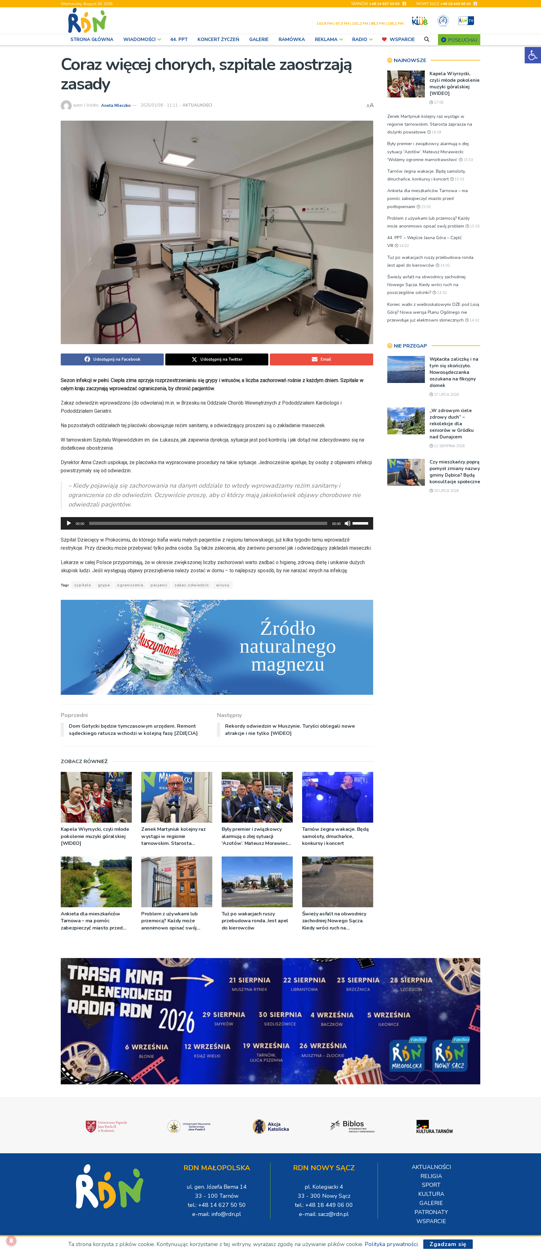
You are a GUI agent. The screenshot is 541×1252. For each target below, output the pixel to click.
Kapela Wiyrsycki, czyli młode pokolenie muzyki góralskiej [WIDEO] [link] (95, 836)
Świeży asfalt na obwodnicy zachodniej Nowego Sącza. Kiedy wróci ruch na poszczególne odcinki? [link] (334, 920)
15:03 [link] (467, 160)
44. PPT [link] (179, 39)
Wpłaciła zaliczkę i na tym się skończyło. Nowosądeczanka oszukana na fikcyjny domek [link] (454, 372)
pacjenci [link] (159, 585)
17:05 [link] (438, 102)
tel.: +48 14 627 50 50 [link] (217, 1205)
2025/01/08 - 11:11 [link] (159, 105)
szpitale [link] (82, 585)
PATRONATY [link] (431, 1212)
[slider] (361, 522)
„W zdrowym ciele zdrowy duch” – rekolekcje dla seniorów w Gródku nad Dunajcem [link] (452, 423)
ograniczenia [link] (130, 585)
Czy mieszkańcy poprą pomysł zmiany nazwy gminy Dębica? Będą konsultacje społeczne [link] (455, 472)
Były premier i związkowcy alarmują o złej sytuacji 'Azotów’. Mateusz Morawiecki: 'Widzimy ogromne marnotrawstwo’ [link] (257, 836)
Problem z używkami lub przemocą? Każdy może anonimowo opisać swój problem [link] (169, 920)
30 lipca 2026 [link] (446, 491)
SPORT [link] (431, 1185)
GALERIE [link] (259, 39)
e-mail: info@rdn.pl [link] (216, 1214)
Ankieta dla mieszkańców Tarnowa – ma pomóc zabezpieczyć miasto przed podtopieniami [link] (92, 920)
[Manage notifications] (11, 1241)
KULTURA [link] (431, 1194)
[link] (533, 55)
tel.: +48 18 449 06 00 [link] (324, 1205)
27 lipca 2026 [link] (446, 394)
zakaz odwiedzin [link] (192, 585)
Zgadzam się (448, 1244)
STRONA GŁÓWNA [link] (91, 39)
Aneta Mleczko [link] (116, 105)
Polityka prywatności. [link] (392, 1244)
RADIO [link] (359, 39)
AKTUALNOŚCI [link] (197, 105)
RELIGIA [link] (431, 1176)
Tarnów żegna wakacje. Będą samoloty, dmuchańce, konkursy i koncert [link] (335, 836)
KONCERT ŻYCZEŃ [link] (218, 39)
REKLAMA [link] (326, 39)
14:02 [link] (403, 246)
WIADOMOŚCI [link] (139, 39)
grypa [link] (104, 585)
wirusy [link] (222, 585)
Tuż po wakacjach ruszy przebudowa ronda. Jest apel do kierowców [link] (255, 920)
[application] (217, 523)
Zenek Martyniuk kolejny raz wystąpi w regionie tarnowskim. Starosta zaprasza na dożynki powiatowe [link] (173, 836)
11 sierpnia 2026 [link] (449, 446)
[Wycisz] (347, 523)
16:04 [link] (436, 132)
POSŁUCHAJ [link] (462, 40)
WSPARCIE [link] (402, 39)
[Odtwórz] (69, 523)
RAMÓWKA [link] (292, 39)
